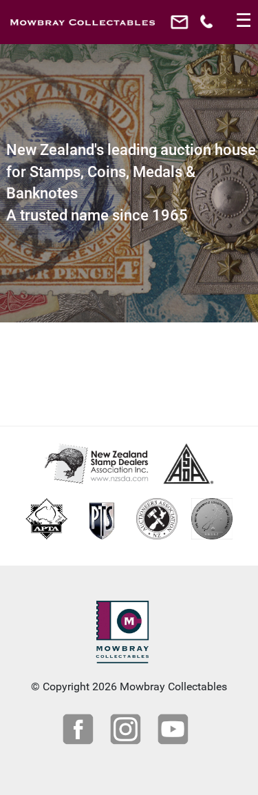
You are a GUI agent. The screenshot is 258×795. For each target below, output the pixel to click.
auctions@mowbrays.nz (181, 25)
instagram (127, 731)
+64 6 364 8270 (208, 25)
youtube (175, 731)
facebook (80, 731)
